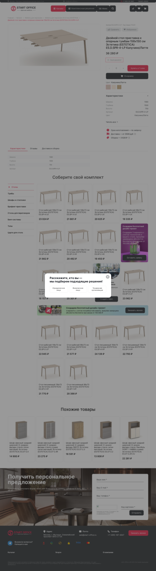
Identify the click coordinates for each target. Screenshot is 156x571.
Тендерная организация (97, 289)
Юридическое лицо (59, 289)
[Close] (107, 277)
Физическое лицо (78, 289)
